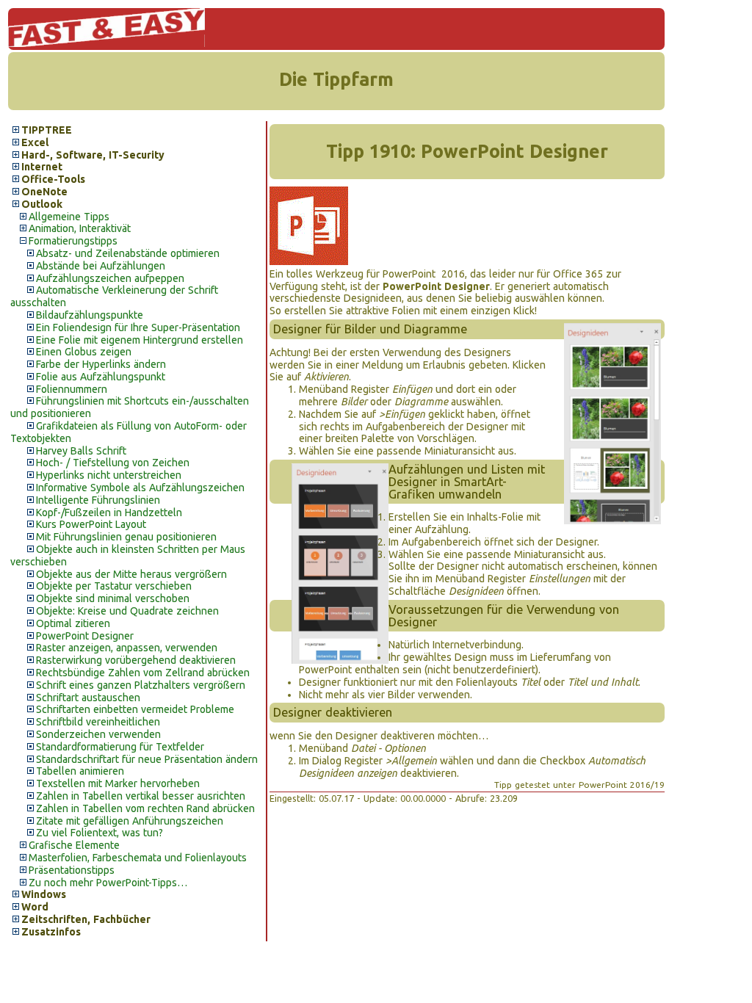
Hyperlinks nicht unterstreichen (108, 475)
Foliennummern (71, 389)
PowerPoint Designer (85, 636)
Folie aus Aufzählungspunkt (100, 377)
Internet (41, 167)
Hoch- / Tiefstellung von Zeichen (112, 462)
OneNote (44, 192)
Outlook (41, 204)
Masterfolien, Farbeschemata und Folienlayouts (138, 857)
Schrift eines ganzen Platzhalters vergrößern (140, 685)
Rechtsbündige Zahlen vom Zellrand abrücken (143, 672)
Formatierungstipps (73, 241)
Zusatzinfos (51, 932)
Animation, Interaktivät (80, 228)
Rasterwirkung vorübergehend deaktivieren (136, 660)
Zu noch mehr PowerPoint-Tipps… (108, 882)
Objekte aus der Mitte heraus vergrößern (131, 574)
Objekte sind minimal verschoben (112, 598)
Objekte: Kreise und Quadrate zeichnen (127, 611)
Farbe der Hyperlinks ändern (101, 364)
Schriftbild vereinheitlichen (98, 722)
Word (34, 907)
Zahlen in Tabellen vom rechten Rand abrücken (145, 808)
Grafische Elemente (74, 845)
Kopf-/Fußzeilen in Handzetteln (109, 512)
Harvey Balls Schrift (81, 451)
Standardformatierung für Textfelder (120, 747)
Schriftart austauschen (88, 697)
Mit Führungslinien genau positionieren (126, 537)
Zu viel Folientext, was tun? (99, 833)
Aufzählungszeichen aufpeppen (110, 278)
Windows (43, 894)
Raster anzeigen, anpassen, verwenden (126, 647)
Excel (34, 142)
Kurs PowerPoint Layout (91, 524)
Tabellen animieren (80, 771)
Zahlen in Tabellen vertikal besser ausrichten (140, 796)
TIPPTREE (46, 130)
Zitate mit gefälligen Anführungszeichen (129, 821)
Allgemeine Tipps (69, 216)
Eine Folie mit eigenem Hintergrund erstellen (139, 340)
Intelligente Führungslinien (98, 500)
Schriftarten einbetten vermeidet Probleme (135, 709)
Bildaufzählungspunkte (89, 315)
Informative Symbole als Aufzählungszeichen (140, 487)
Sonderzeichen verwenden (98, 734)
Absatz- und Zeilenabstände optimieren (128, 253)
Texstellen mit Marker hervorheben (118, 783)
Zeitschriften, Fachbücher (86, 919)
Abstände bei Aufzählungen (100, 266)
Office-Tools (53, 179)
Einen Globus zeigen (83, 352)
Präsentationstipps (72, 870)
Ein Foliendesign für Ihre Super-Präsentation (138, 327)
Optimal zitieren (73, 623)
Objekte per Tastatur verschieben (114, 586)
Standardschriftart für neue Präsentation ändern (147, 759)
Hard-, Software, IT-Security (92, 155)
